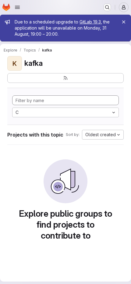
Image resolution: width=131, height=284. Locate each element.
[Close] (123, 22)
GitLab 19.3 (90, 21)
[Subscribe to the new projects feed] (65, 78)
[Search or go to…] (107, 7)
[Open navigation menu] (17, 7)
